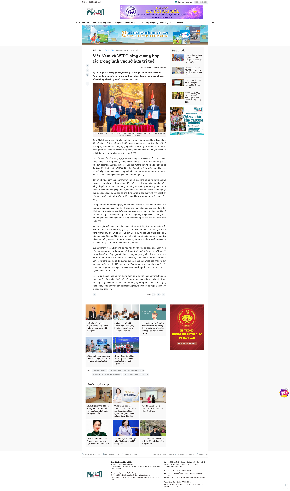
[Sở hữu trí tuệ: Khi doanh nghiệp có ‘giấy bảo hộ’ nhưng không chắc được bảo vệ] (126, 312)
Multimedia (178, 22)
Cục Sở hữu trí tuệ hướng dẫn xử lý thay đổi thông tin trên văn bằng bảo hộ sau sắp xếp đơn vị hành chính (153, 328)
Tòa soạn (191, 454)
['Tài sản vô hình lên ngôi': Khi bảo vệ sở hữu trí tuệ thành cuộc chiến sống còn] (99, 312)
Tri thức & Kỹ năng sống (148, 22)
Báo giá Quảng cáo (176, 454)
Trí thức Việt (109, 50)
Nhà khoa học (121, 50)
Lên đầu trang (203, 454)
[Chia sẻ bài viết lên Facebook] (87, 70)
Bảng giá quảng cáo (184, 2)
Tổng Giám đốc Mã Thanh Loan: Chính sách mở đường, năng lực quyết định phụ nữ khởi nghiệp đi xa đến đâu (125, 411)
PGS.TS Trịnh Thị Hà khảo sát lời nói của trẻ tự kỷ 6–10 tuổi (152, 408)
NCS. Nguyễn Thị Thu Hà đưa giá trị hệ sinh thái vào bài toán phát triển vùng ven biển (98, 410)
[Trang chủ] (76, 22)
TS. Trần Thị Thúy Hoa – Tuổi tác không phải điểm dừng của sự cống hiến (193, 97)
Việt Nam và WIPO (99, 370)
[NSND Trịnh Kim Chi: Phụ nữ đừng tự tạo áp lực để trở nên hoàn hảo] (99, 428)
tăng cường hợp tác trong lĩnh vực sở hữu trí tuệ (126, 370)
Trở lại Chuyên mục (94, 294)
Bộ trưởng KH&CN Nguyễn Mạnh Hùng (107, 374)
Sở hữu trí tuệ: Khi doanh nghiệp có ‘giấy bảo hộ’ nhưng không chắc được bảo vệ (124, 327)
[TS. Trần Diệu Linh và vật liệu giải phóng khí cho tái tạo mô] (178, 82)
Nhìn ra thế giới (130, 22)
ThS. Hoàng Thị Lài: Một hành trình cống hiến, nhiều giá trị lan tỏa (193, 58)
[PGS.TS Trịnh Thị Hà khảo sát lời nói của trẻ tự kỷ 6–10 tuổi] (153, 395)
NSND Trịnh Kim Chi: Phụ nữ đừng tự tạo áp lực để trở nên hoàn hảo (98, 441)
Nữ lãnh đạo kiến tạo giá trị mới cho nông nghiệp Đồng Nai (125, 441)
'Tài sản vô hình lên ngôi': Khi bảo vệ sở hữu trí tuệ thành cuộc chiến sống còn (98, 327)
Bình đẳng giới (165, 22)
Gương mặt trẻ (132, 50)
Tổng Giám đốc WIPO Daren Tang (136, 374)
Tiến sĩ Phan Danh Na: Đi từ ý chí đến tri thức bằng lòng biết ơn (153, 441)
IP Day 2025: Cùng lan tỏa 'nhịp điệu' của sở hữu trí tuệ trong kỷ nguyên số (124, 360)
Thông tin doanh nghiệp (159, 454)
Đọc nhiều (178, 50)
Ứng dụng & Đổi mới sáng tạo (110, 22)
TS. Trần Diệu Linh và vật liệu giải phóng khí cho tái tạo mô (193, 83)
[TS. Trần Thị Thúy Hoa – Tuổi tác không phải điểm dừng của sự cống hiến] (178, 95)
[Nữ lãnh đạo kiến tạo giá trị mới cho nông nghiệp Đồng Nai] (126, 428)
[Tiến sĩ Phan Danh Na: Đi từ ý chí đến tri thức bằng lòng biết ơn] (153, 428)
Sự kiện (82, 22)
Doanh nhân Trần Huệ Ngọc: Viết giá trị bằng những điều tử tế (193, 71)
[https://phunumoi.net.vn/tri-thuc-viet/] (87, 84)
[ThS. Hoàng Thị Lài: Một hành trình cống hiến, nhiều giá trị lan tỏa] (178, 57)
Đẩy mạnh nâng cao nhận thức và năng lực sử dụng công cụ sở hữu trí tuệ (98, 358)
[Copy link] (87, 66)
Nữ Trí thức (91, 22)
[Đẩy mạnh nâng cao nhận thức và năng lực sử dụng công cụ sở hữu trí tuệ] (99, 345)
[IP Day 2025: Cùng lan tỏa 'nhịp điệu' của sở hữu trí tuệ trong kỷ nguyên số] (126, 345)
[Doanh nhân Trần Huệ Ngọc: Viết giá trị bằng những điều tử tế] (178, 70)
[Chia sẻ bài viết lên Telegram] (87, 75)
